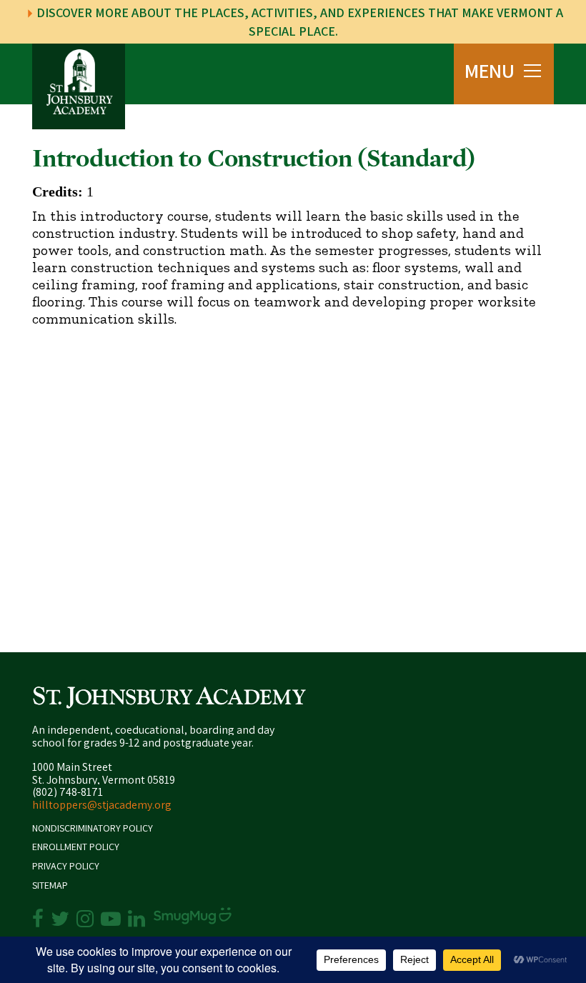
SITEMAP (50, 885)
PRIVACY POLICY (65, 866)
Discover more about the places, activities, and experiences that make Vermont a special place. (298, 21)
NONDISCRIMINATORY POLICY (92, 828)
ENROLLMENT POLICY (75, 847)
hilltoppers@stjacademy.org (102, 804)
